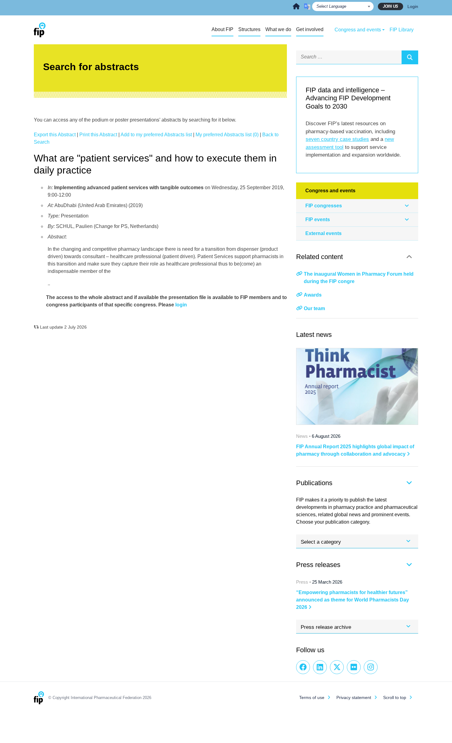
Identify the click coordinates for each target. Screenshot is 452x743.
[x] (337, 667)
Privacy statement (353, 697)
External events (323, 233)
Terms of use (311, 697)
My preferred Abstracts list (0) (227, 134)
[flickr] (354, 667)
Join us (390, 6)
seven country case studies (337, 139)
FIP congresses (323, 205)
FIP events (317, 219)
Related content (319, 257)
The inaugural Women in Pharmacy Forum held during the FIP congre (359, 277)
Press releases (318, 565)
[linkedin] (320, 667)
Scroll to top (394, 697)
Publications (314, 483)
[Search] (410, 57)
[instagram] (371, 667)
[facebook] (303, 667)
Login (412, 6)
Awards (313, 295)
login (181, 304)
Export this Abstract (55, 134)
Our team (314, 308)
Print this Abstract (98, 134)
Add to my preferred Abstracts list (156, 134)
